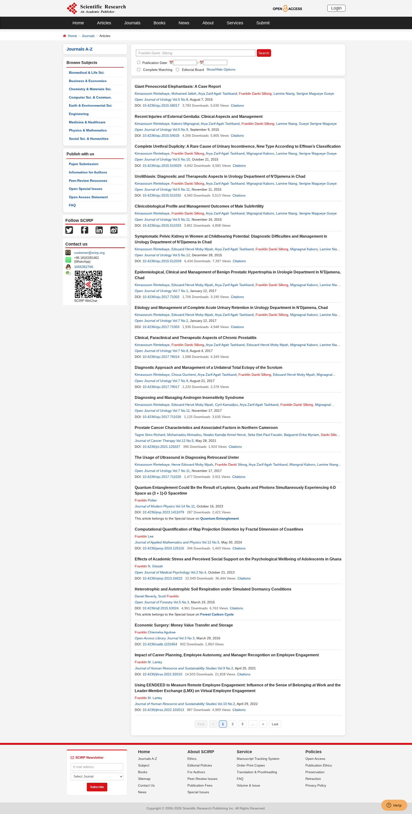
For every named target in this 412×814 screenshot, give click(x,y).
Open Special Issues (85, 189)
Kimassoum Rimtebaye (152, 93)
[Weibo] (114, 230)
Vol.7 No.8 (180, 351)
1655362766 (83, 267)
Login (336, 8)
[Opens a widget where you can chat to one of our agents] (394, 806)
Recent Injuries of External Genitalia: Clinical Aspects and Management (199, 117)
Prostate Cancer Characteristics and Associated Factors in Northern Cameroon (206, 428)
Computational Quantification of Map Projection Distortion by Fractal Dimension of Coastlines (219, 529)
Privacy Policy (315, 785)
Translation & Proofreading (257, 772)
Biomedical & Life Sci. (86, 72)
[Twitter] (69, 230)
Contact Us (146, 785)
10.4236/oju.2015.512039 (162, 261)
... (252, 724)
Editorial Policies (199, 765)
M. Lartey (148, 662)
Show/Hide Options (220, 69)
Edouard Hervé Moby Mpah (192, 249)
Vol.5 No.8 (180, 99)
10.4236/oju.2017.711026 (162, 417)
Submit (263, 23)
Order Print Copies (251, 765)
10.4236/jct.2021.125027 (161, 447)
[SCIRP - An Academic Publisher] (96, 8)
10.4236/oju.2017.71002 (161, 297)
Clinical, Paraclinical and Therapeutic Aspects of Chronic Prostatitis (196, 338)
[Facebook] (84, 230)
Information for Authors (88, 172)
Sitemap (144, 779)
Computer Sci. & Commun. (90, 97)
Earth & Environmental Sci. (90, 105)
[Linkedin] (99, 230)
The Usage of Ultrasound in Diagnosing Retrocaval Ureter (187, 457)
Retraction (313, 779)
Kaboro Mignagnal (185, 123)
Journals (132, 23)
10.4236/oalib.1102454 (160, 644)
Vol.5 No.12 (181, 255)
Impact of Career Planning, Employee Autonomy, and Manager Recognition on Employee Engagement (227, 655)
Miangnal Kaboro (302, 464)
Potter (146, 500)
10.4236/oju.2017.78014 (161, 357)
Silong (231, 464)
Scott (168, 596)
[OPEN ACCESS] (287, 8)
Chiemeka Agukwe (155, 632)
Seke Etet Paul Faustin (265, 435)
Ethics (191, 759)
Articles (104, 23)
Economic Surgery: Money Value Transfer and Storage (184, 625)
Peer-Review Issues (202, 779)
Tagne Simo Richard (150, 435)
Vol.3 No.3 (187, 638)
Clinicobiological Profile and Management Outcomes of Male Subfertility (199, 206)
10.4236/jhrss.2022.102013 (163, 710)
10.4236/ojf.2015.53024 (161, 608)
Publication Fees (199, 785)
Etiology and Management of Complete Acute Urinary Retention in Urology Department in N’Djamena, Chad (231, 308)
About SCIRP (200, 751)
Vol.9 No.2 (225, 668)
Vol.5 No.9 (180, 129)
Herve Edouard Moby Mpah (192, 464)
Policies (313, 751)
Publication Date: (154, 63)
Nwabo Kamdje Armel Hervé (224, 435)
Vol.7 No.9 (180, 381)
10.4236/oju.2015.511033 (162, 225)
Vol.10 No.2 (226, 704)
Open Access (315, 759)
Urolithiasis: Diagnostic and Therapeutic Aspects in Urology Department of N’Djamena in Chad (220, 176)
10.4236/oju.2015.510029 (162, 165)
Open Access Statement (88, 197)
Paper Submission (83, 164)
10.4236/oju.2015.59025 (161, 135)
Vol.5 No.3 (181, 602)
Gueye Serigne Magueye (318, 123)
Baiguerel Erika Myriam (301, 435)
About (208, 23)
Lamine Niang (283, 93)
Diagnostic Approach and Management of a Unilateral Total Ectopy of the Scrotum (208, 367)
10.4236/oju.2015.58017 (161, 105)
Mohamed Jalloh (183, 93)
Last (275, 724)
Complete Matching (157, 70)
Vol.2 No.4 (198, 572)
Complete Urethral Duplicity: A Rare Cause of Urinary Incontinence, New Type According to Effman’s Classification (238, 146)
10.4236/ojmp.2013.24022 (162, 578)
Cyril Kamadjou (226, 405)
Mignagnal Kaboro (260, 153)
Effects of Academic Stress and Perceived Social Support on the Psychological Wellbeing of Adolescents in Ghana (238, 559)
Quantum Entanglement (219, 518)
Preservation (314, 772)
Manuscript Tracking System (258, 759)
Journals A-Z (147, 759)
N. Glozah (149, 566)
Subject (143, 765)
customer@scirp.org (89, 253)
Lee (144, 536)
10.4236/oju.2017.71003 (161, 327)
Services (235, 23)
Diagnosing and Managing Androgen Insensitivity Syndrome (189, 398)
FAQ (72, 205)
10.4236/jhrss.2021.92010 (162, 674)
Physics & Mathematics (88, 130)
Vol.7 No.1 (180, 291)
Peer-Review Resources (88, 181)
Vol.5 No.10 (181, 159)
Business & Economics (88, 81)
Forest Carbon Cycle (217, 614)
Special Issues (198, 792)
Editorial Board (193, 70)
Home (78, 23)
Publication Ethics (318, 765)
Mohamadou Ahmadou (184, 435)
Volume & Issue (248, 785)
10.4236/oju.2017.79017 (161, 387)
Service (244, 751)
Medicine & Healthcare (87, 122)
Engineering (79, 114)
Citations (237, 105)
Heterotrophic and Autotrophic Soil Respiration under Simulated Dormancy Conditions (213, 589)
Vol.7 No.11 (181, 410)
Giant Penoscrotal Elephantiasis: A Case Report (178, 86)
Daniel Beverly (145, 596)
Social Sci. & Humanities (88, 139)
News (184, 23)
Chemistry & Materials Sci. (90, 89)
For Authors (196, 772)
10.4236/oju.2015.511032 (162, 195)
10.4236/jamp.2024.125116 (163, 548)
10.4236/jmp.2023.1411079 (163, 512)
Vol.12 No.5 (185, 441)
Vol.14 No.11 (185, 506)
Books (159, 23)
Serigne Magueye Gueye (315, 93)
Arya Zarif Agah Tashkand (217, 93)
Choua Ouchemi (183, 374)
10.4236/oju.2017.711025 (162, 477)
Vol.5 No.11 (181, 189)
